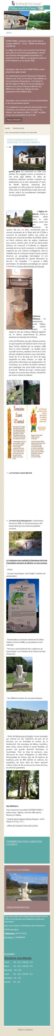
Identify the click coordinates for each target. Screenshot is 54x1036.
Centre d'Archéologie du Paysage (30, 266)
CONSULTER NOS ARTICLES (17, 907)
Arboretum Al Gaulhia (24, 736)
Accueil (7, 128)
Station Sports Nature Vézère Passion (22, 819)
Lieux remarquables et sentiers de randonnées (21, 132)
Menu (9, 33)
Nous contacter (14, 119)
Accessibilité (9, 954)
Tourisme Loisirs (18, 128)
